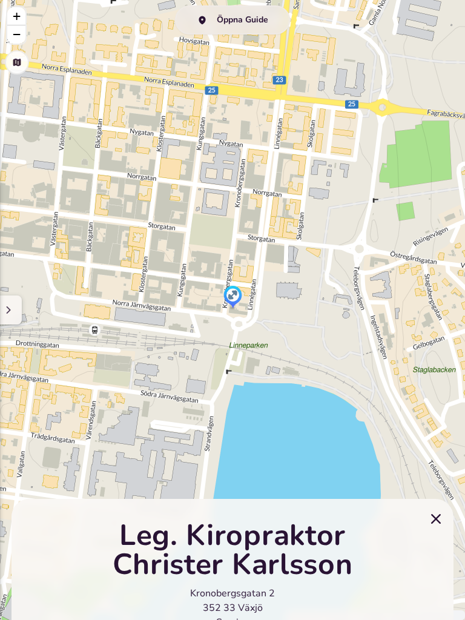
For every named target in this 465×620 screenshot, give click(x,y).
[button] (233, 298)
